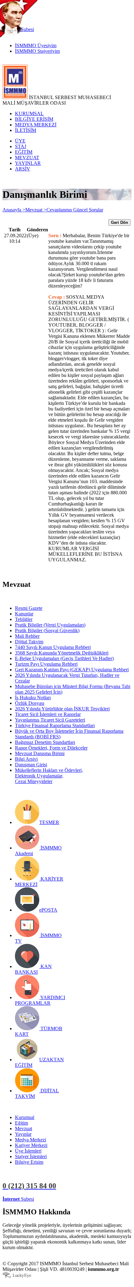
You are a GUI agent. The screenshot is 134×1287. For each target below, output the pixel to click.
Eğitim (21, 1123)
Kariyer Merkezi (31, 1145)
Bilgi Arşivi (26, 759)
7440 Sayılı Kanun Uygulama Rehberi (53, 647)
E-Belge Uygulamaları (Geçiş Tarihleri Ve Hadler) (64, 658)
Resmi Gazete (28, 608)
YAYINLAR (28, 163)
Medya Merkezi (30, 1139)
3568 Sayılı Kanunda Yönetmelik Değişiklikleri (61, 652)
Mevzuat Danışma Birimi (40, 753)
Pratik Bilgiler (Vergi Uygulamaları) (50, 625)
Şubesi (18, 1199)
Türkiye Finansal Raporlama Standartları (55, 725)
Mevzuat (23, 1128)
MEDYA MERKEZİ (35, 124)
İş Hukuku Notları (33, 697)
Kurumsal (24, 1117)
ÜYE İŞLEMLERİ (54, 1199)
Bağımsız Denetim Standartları (45, 742)
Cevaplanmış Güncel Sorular (74, 209)
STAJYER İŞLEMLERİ (98, 1199)
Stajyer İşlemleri (31, 1156)
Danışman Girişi (31, 764)
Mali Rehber (27, 636)
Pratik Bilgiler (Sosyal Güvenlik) (47, 630)
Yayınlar (23, 1134)
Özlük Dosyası (29, 703)
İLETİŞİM (25, 130)
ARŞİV (22, 168)
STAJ (20, 146)
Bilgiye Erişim (29, 1162)
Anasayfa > (13, 209)
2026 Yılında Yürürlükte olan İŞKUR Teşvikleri (62, 708)
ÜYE (20, 140)
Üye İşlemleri (28, 1150)
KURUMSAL (29, 113)
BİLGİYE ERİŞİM (34, 119)
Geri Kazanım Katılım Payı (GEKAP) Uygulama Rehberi (72, 669)
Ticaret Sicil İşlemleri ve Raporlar (48, 714)
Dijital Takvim (29, 641)
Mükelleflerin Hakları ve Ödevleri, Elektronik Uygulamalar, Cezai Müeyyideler (49, 776)
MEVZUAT (27, 157)
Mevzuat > (35, 209)
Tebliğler (23, 619)
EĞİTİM (23, 152)
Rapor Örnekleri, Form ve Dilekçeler (51, 747)
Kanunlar (24, 613)
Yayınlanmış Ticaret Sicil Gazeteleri (50, 720)
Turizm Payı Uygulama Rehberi (46, 664)
